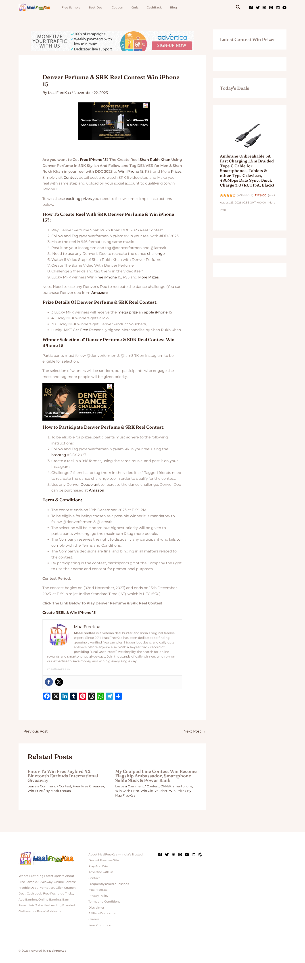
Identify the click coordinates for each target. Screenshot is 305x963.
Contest (71, 177)
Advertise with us (100, 872)
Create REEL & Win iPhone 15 (69, 612)
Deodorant (90, 484)
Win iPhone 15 (130, 171)
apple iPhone (156, 312)
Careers (93, 919)
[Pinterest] (271, 8)
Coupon (117, 7)
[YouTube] (284, 8)
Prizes (176, 171)
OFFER (166, 786)
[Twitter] (258, 8)
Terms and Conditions (104, 901)
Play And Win (98, 866)
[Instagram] (264, 8)
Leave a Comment (41, 786)
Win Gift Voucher (153, 791)
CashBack (154, 7)
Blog (173, 7)
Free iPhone (106, 277)
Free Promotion (99, 925)
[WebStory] (200, 855)
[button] (238, 7)
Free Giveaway (92, 786)
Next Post (195, 731)
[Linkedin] (278, 8)
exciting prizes (79, 199)
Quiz (135, 7)
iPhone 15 (98, 160)
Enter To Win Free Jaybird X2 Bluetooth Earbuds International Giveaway (62, 775)
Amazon (99, 293)
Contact (94, 878)
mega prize (128, 312)
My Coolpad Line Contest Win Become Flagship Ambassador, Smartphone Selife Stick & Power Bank (156, 775)
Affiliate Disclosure (101, 913)
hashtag (58, 455)
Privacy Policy (98, 895)
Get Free (80, 330)
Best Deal (96, 7)
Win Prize (35, 791)
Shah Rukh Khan (155, 160)
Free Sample (71, 7)
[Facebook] (251, 8)
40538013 (245, 195)
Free (84, 160)
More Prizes (148, 277)
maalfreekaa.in (58, 669)
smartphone (182, 786)
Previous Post (33, 731)
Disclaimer (96, 907)
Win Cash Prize (127, 791)
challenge (156, 253)
